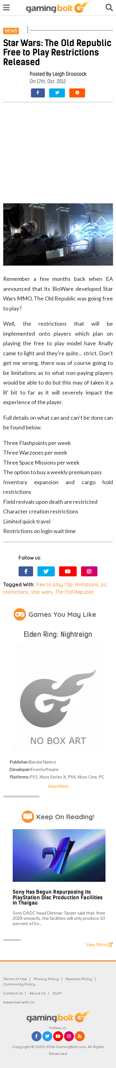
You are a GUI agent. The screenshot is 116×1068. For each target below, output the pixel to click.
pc (103, 584)
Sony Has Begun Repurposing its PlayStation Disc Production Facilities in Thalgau (58, 897)
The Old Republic (74, 592)
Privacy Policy (46, 978)
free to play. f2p (54, 584)
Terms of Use (15, 978)
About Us (37, 993)
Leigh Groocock (70, 74)
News (11, 31)
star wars (42, 592)
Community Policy (19, 984)
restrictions (15, 592)
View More (58, 786)
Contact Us (13, 993)
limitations (86, 584)
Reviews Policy (79, 978)
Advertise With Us (19, 1002)
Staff (57, 993)
